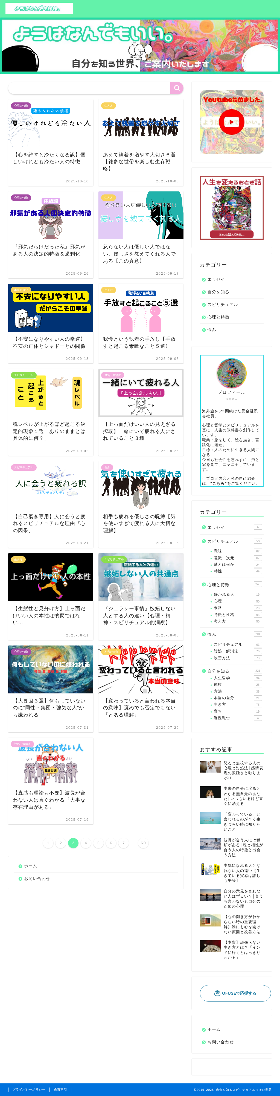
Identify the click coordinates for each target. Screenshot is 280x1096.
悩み (212, 329)
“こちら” (218, 483)
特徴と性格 (236, 615)
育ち (236, 711)
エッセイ (216, 279)
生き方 (236, 704)
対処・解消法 (236, 651)
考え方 (236, 621)
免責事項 (60, 1089)
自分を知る (218, 291)
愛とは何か (236, 565)
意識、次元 (236, 558)
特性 (236, 571)
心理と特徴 (218, 317)
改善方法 (236, 658)
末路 (236, 608)
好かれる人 (236, 594)
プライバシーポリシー (29, 1089)
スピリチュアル (223, 304)
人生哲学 (236, 678)
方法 (236, 691)
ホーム (30, 865)
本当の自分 (236, 698)
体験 (236, 684)
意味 (236, 551)
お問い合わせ (37, 878)
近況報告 (236, 718)
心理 (236, 601)
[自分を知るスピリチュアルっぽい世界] (39, 13)
